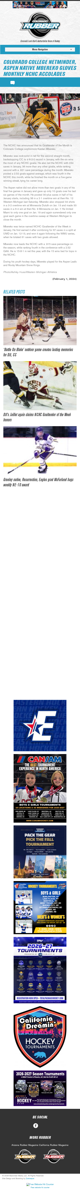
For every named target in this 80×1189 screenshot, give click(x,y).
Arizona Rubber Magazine (25, 1145)
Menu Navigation (40, 49)
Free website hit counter (40, 1187)
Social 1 (44, 1125)
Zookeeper (30, 1178)
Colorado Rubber (40, 25)
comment (12, 82)
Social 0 (35, 1125)
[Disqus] (40, 548)
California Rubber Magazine (53, 1145)
